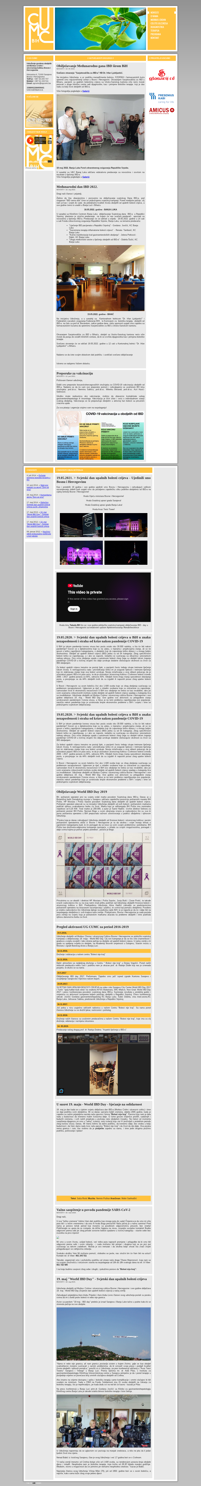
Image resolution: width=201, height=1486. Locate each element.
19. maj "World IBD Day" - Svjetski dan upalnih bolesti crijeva (38, 514)
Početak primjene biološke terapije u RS (38, 477)
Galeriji (86, 91)
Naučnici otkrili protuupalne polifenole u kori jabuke (39, 534)
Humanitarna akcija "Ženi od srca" (39, 496)
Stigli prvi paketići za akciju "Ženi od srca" (38, 487)
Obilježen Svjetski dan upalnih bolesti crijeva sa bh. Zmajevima (38, 504)
